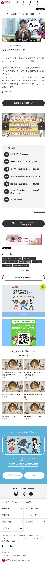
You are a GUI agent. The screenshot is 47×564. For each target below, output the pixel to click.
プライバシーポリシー (32, 538)
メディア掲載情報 (18, 535)
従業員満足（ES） (29, 258)
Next (41, 127)
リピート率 (6, 262)
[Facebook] (31, 494)
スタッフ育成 (17, 258)
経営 (4, 258)
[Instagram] (16, 494)
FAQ (18, 538)
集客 (9, 258)
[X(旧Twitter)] (23, 494)
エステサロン (37, 262)
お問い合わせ (17, 541)
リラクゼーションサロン (21, 265)
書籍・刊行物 (33, 535)
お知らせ (5, 535)
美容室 (22, 262)
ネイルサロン (7, 265)
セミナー (15, 262)
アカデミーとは (7, 538)
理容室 (28, 262)
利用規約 (5, 541)
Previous (5, 127)
